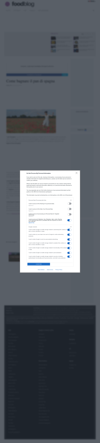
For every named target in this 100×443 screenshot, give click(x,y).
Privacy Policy (58, 269)
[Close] (77, 173)
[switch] (69, 204)
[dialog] (50, 221)
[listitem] (50, 200)
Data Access (50, 269)
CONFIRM (39, 264)
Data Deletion (41, 269)
